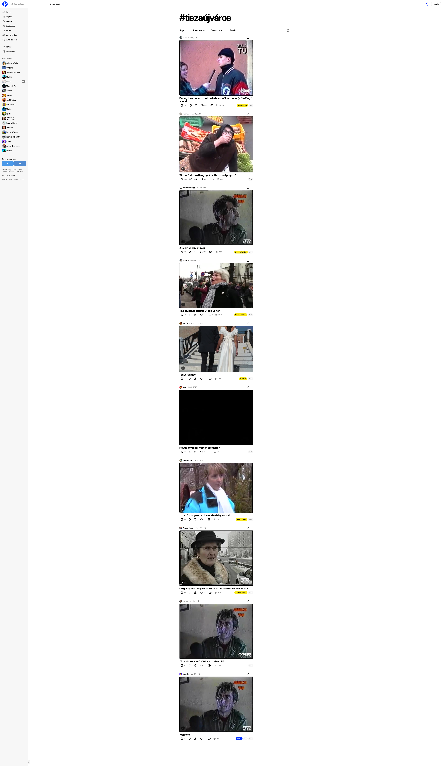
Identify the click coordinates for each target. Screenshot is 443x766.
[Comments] (196, 105)
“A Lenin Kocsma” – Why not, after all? (201, 661)
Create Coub (55, 4)
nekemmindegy (189, 187)
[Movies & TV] (14, 86)
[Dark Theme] (419, 4)
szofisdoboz (188, 323)
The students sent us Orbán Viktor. (199, 310)
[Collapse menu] (29, 762)
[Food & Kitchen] (14, 123)
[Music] (14, 109)
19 (250, 315)
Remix (239, 738)
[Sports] (14, 113)
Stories (9, 30)
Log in (436, 4)
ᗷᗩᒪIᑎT (186, 260)
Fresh (233, 30)
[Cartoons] (14, 95)
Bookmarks (10, 51)
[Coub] (5, 4)
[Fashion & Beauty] (14, 137)
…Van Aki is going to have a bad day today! (204, 515)
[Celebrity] (14, 127)
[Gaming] (14, 90)
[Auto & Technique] (14, 146)
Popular (9, 17)
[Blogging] (14, 67)
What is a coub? (12, 40)
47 (250, 519)
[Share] (248, 37)
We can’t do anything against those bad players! (207, 175)
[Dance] (14, 141)
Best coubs (10, 26)
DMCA (22, 172)
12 (250, 179)
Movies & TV (242, 105)
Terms (4, 172)
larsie (185, 37)
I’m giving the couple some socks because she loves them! (213, 588)
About (4, 170)
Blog (9, 170)
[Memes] (14, 150)
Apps (14, 170)
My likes (9, 47)
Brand (20, 170)
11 (250, 252)
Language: (9, 175)
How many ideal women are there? (199, 447)
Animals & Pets (240, 592)
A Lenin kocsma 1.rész (192, 247)
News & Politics (241, 252)
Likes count (199, 30)
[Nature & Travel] (14, 132)
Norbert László (188, 528)
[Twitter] (8, 163)
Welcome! (185, 734)
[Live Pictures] (14, 104)
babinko (186, 674)
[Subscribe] (23, 81)
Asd (184, 387)
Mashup (243, 378)
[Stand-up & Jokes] (14, 72)
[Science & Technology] (14, 118)
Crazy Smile (187, 460)
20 (250, 379)
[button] (288, 30)
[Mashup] (14, 77)
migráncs (187, 114)
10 (250, 452)
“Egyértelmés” (188, 374)
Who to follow (11, 35)
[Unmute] (183, 169)
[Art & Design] (14, 100)
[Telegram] (20, 163)
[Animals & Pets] (14, 63)
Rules (17, 172)
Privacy (11, 172)
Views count (217, 30)
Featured (9, 21)
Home (8, 12)
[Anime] (14, 81)
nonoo (185, 601)
